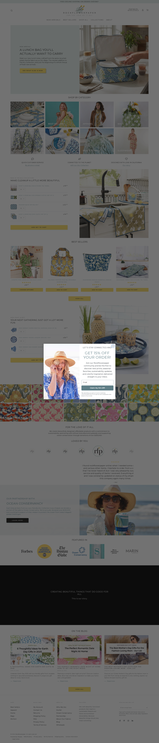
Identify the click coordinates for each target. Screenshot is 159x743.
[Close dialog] (113, 346)
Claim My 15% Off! (97, 388)
